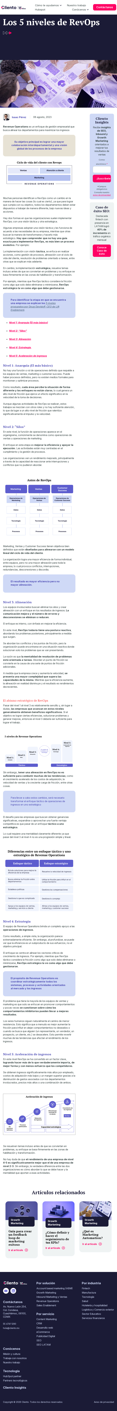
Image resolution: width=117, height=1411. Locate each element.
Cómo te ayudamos (47, 5)
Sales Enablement (46, 1305)
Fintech (86, 1288)
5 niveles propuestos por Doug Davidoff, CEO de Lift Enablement (35, 306)
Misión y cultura (11, 1353)
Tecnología (88, 1296)
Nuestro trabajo (76, 5)
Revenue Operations (47, 1301)
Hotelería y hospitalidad (94, 1305)
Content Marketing (46, 1319)
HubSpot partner (12, 1376)
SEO (38, 1340)
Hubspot (40, 9)
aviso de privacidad (102, 195)
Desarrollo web (44, 1327)
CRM (39, 1323)
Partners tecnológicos (15, 1380)
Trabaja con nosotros (15, 1358)
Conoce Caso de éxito (102, 250)
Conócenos (79, 9)
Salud (85, 1301)
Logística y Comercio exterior (98, 1309)
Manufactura (89, 1292)
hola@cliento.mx (11, 1328)
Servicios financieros (93, 1318)
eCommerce (43, 1331)
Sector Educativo (91, 1313)
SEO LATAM (43, 1344)
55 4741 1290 (9, 1323)
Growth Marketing (46, 1292)
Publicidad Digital (45, 1336)
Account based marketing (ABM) (54, 1288)
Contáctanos (104, 7)
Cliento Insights (14, 1387)
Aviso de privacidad (104, 1402)
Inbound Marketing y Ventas (51, 1296)
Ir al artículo (16, 1250)
